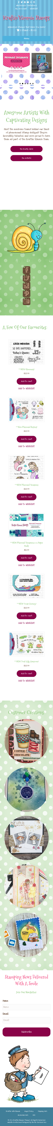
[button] (26, 388)
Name (5, 1000)
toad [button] (27, 83)
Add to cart (26, 381)
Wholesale (21, 5)
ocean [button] (33, 83)
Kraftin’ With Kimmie (13, 1111)
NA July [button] (20, 83)
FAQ (34, 1115)
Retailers (32, 5)
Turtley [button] (25, 83)
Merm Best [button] (30, 83)
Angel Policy (28, 1111)
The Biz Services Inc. (39, 1122)
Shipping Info (42, 1111)
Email (6, 1013)
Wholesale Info (23, 1115)
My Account (21, 8)
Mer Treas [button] (22, 83)
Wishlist (34, 8)
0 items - (27, 30)
